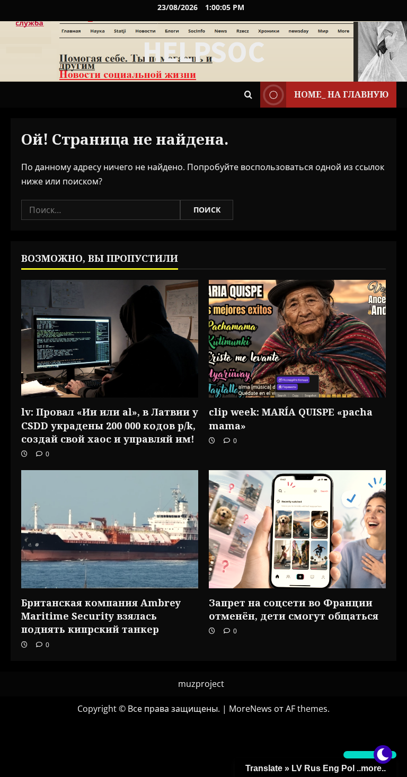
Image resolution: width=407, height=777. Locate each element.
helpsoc (204, 51)
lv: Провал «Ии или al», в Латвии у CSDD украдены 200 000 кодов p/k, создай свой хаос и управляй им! (109, 425)
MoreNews (250, 708)
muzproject (201, 684)
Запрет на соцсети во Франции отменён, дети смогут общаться (293, 609)
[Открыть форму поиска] (248, 94)
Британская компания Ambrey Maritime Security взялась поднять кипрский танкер (101, 615)
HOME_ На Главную (341, 94)
